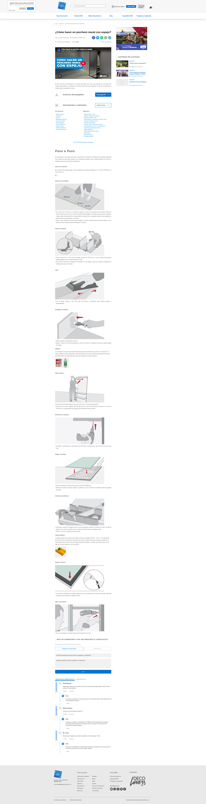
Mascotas (79, 790)
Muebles (94, 776)
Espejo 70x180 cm (88, 129)
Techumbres (95, 790)
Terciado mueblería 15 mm (91, 121)
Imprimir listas (101, 105)
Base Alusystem (88, 134)
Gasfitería (79, 783)
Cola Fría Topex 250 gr (89, 122)
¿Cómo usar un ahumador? (137, 63)
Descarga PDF (101, 94)
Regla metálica (60, 114)
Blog (111, 16)
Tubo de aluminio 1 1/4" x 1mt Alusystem (94, 126)
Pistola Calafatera (60, 124)
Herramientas (80, 786)
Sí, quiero (30, 8)
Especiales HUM (128, 16)
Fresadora (58, 116)
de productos (94, 16)
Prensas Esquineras (61, 129)
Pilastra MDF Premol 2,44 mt (91, 131)
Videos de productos (115, 776)
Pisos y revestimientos (98, 786)
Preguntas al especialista (69, 648)
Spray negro (87, 132)
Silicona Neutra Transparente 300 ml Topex (95, 119)
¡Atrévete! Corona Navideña (137, 82)
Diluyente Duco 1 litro (89, 114)
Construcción (80, 778)
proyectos (61, 23)
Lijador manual (59, 126)
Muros (94, 778)
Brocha (58, 117)
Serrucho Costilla (60, 121)
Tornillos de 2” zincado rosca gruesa (93, 124)
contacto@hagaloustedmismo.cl (62, 784)
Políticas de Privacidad (75, 800)
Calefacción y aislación (83, 776)
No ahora (22, 8)
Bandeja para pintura (61, 119)
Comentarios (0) (81, 679)
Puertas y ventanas (97, 788)
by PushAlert (12, 10)
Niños (93, 781)
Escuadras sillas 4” (89, 136)
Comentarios (97, 648)
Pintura (94, 783)
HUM (78, 16)
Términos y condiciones (60, 800)
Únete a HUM (131, 6)
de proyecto (62, 16)
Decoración (80, 781)
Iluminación (80, 788)
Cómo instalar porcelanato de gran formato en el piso (137, 73)
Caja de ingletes (60, 122)
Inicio (56, 23)
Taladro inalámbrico (61, 127)
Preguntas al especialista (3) (65, 679)
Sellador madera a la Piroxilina (91, 116)
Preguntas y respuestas (144, 16)
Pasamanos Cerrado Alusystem (92, 127)
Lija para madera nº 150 (90, 117)
